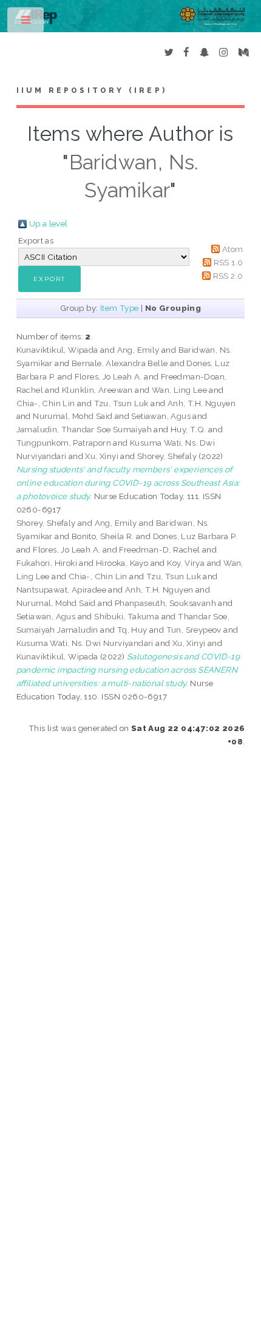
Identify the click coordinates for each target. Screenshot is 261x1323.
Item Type (119, 308)
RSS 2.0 (228, 276)
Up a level (48, 223)
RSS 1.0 (228, 262)
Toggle (26, 23)
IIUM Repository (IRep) (91, 90)
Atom (232, 249)
